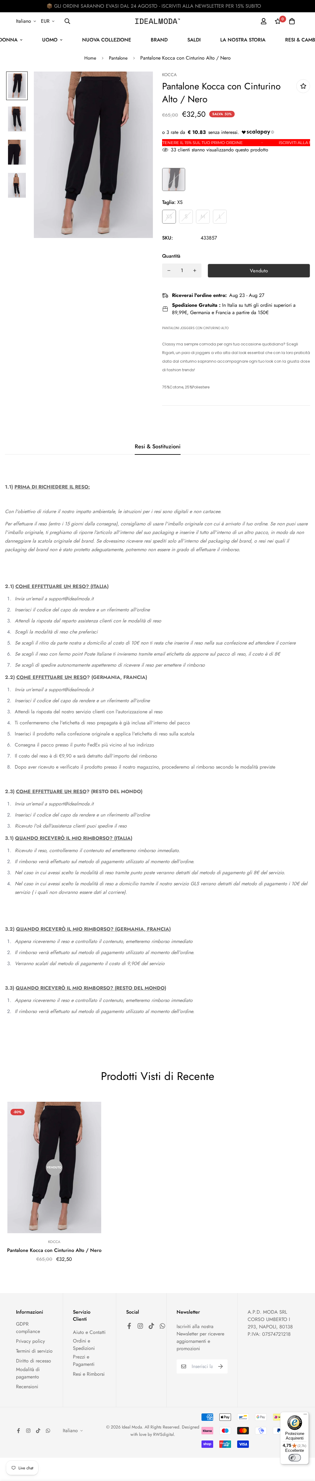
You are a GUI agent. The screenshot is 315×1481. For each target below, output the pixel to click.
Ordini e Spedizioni (84, 1344)
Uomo (50, 39)
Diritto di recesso (33, 1360)
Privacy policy (30, 1341)
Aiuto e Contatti (89, 1332)
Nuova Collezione (106, 39)
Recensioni (27, 1386)
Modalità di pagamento (28, 1373)
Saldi (194, 39)
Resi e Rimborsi (89, 1374)
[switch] (295, 1457)
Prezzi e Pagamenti (83, 1360)
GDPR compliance (28, 1327)
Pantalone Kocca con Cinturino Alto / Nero (54, 1250)
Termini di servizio (34, 1350)
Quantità (171, 255)
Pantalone (118, 58)
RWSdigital (163, 1434)
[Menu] (305, 1415)
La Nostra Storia (242, 39)
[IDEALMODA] (157, 21)
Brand (159, 39)
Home (90, 58)
